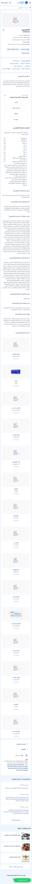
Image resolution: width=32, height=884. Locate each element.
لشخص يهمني (16, 108)
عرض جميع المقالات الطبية (16, 867)
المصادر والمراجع (21, 744)
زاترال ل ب (16, 543)
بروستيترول (16, 570)
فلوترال (16, 489)
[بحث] (9, 2)
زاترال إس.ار (16, 650)
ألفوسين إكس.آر (16, 623)
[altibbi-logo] (22, 3)
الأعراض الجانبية (25, 53)
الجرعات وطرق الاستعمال (13, 49)
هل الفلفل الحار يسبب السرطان (12, 846)
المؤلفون (23, 749)
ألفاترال (16, 704)
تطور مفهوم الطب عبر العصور (12, 835)
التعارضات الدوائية (25, 63)
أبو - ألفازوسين (16, 462)
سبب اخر (16, 119)
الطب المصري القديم (14, 857)
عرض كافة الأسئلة (16, 820)
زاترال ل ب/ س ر (16, 408)
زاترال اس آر (16, 596)
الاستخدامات (24, 49)
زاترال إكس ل (16, 435)
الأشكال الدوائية (25, 69)
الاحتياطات (27, 66)
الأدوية (26, 7)
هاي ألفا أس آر (16, 731)
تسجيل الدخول (4, 2)
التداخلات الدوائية (18, 66)
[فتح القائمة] (29, 3)
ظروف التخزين (16, 69)
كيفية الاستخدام (6, 69)
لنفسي (16, 102)
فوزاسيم (16, 516)
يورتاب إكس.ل (16, 677)
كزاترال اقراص (16, 354)
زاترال (16, 381)
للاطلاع (16, 113)
